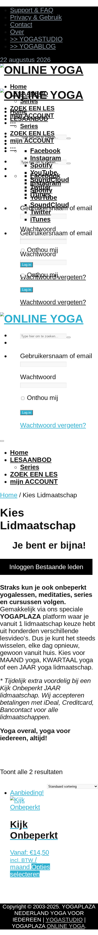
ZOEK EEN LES (32, 108)
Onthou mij (41, 249)
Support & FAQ (31, 10)
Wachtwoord (38, 228)
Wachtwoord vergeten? (53, 302)
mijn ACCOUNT (32, 140)
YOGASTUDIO (64, 919)
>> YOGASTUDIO (36, 39)
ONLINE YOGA (66, 926)
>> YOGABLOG (33, 46)
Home (18, 86)
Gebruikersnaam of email (56, 233)
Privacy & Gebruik (36, 17)
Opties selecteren (30, 870)
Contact (21, 24)
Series (29, 126)
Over (17, 31)
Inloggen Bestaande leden (46, 566)
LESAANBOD (29, 118)
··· (13, 122)
